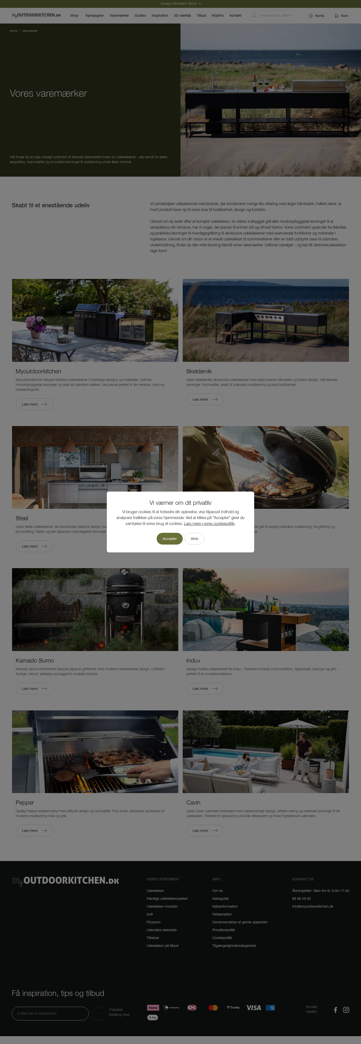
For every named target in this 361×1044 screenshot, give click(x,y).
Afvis (194, 539)
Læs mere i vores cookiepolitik (209, 524)
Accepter (170, 539)
